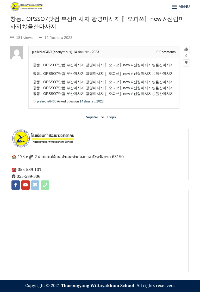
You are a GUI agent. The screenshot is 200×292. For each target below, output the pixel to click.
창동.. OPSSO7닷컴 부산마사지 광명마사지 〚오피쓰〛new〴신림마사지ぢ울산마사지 (97, 23)
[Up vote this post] (186, 49)
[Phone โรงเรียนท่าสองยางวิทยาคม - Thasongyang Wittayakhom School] (45, 185)
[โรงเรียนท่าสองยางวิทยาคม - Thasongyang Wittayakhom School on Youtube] (25, 185)
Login (111, 117)
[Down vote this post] (186, 62)
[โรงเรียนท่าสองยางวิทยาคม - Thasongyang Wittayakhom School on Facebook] (15, 185)
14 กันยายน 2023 (92, 101)
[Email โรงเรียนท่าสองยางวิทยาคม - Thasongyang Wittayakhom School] (35, 185)
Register (91, 117)
